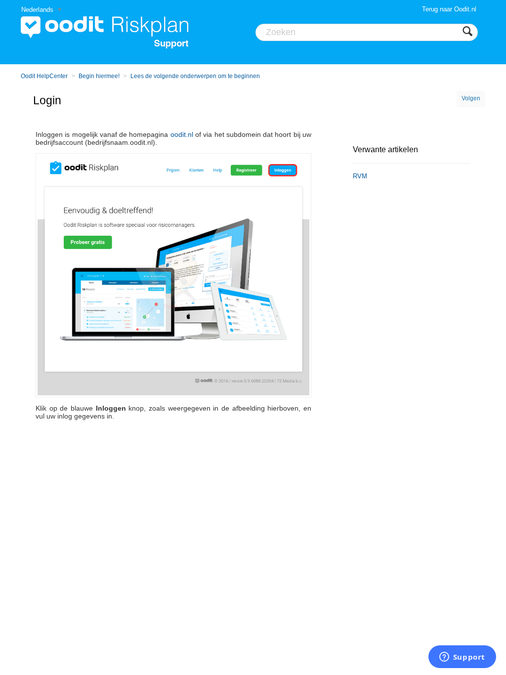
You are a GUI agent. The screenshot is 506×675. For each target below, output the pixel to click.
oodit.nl (181, 134)
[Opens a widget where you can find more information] (462, 657)
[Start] (104, 32)
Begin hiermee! (99, 76)
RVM (360, 176)
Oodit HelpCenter (44, 76)
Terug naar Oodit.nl (449, 9)
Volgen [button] (471, 98)
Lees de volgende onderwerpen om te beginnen (195, 76)
